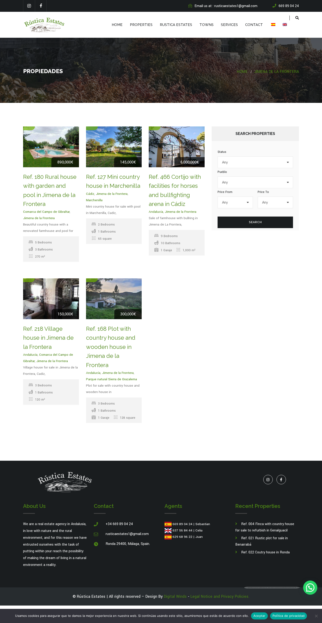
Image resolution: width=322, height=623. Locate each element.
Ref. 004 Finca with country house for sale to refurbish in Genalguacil (264, 527)
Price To (263, 192)
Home (117, 25)
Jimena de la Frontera (276, 71)
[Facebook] (41, 6)
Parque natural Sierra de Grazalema (111, 379)
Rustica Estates (176, 25)
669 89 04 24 (182, 524)
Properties (141, 25)
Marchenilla (94, 200)
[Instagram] (29, 6)
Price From (225, 192)
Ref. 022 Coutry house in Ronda (265, 552)
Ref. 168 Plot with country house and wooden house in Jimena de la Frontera (110, 346)
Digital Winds (175, 596)
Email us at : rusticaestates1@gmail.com (225, 6)
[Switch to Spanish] (273, 25)
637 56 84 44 (182, 530)
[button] (310, 588)
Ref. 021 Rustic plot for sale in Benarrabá (261, 541)
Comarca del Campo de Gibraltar (46, 211)
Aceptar (259, 616)
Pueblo (222, 172)
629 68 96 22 (182, 537)
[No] (316, 616)
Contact (254, 25)
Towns (206, 25)
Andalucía (156, 211)
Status (222, 152)
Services (229, 25)
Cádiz (90, 194)
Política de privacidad (288, 616)
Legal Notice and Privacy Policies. (219, 596)
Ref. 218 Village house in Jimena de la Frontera (48, 337)
